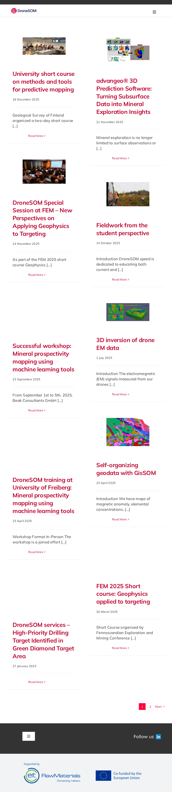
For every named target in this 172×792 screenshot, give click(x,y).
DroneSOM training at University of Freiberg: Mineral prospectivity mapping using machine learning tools (43, 495)
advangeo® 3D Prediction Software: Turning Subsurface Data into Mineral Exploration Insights (124, 96)
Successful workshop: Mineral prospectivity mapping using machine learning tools (43, 357)
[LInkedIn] (147, 735)
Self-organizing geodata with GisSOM (126, 469)
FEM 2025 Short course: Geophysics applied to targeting (123, 593)
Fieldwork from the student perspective (122, 229)
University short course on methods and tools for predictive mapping (44, 81)
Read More (35, 136)
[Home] (23, 10)
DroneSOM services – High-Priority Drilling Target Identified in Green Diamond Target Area (43, 640)
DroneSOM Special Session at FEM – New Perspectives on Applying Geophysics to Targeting (42, 218)
